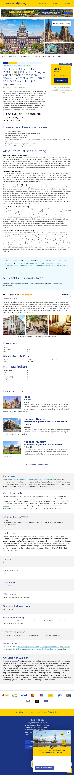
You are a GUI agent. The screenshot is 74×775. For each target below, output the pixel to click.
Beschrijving (13, 56)
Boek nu (60, 81)
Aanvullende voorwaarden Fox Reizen (18, 266)
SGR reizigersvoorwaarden (50, 263)
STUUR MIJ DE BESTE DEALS (44, 768)
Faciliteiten (36, 56)
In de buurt (46, 56)
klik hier (14, 550)
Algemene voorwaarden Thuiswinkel (51, 266)
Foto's (4, 56)
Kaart (65, 295)
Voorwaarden (57, 56)
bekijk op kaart (23, 87)
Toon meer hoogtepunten (37, 465)
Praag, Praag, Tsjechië (10, 298)
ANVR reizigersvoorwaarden (29, 263)
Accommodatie (25, 56)
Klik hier (6, 506)
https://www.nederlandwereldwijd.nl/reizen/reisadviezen (31, 480)
